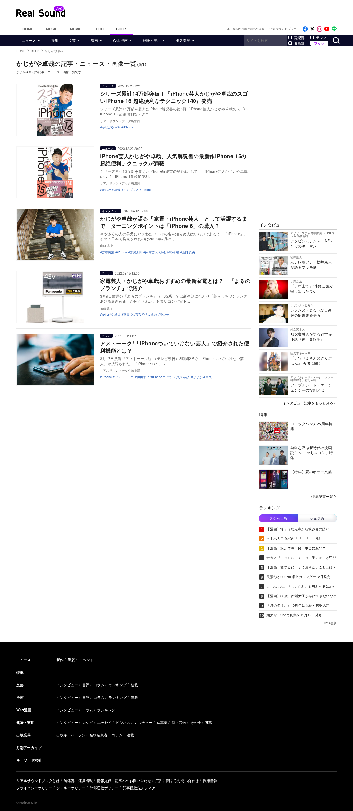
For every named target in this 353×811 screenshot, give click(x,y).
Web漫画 (120, 40)
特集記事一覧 (322, 496)
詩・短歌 (179, 722)
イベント (86, 659)
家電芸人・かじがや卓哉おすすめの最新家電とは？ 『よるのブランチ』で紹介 (175, 284)
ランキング (118, 684)
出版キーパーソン (70, 734)
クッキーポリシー (71, 787)
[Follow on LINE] (334, 29)
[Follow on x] (312, 29)
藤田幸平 (143, 377)
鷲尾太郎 (136, 252)
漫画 (94, 40)
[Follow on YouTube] (326, 29)
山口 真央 (188, 252)
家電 (126, 314)
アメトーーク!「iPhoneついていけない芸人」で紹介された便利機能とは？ (174, 346)
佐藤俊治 (138, 314)
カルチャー (143, 722)
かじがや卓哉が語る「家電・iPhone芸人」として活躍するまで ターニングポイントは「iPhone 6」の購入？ (173, 222)
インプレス (131, 190)
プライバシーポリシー (34, 787)
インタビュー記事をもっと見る (307, 403)
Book (121, 29)
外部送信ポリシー (104, 787)
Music (51, 29)
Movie (75, 29)
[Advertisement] (211, 11)
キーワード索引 (29, 759)
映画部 (299, 43)
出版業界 (183, 40)
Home (27, 29)
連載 (134, 684)
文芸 (72, 40)
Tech (99, 29)
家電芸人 (151, 252)
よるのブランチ (158, 314)
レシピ (87, 722)
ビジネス (123, 722)
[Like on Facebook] (305, 29)
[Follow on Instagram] (319, 29)
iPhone (128, 127)
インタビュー (110, 211)
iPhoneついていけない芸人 (171, 377)
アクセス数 (279, 518)
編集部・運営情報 (78, 780)
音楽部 (299, 37)
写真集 (162, 722)
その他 (195, 722)
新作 (60, 659)
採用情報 (210, 780)
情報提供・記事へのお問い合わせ (124, 780)
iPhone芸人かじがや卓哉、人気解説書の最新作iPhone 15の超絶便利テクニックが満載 (173, 159)
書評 (85, 684)
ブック (319, 43)
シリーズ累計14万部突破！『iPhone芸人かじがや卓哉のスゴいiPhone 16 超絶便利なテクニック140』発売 (174, 97)
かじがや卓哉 (111, 127)
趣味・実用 (152, 40)
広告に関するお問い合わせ (177, 780)
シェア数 (317, 518)
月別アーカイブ (29, 747)
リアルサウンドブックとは (38, 780)
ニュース (28, 40)
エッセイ (104, 722)
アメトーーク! (124, 377)
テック (321, 37)
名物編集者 (98, 734)
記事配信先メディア (139, 787)
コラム (106, 273)
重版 (71, 659)
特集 (54, 40)
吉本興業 (108, 252)
